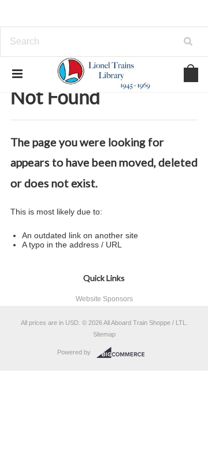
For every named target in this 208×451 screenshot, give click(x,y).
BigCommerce (123, 352)
